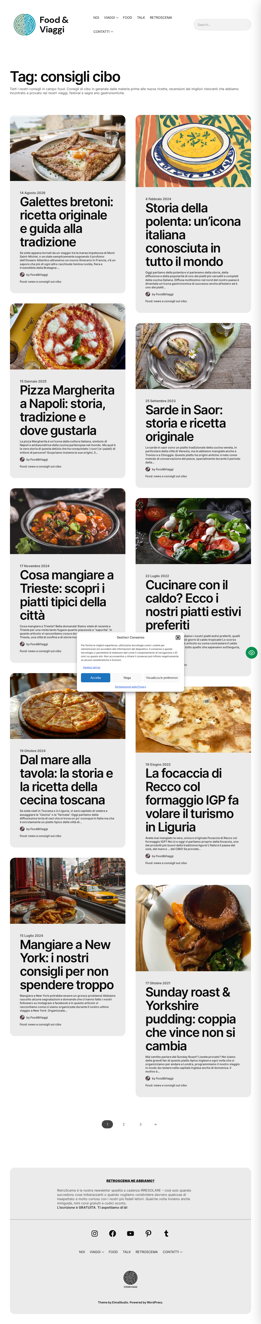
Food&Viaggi (39, 274)
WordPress (154, 1302)
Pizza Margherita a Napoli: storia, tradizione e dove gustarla (67, 410)
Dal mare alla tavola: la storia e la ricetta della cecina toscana (66, 780)
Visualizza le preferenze (162, 677)
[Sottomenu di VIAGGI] (116, 17)
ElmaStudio (120, 1302)
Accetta (96, 677)
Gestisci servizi (91, 667)
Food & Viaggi (54, 24)
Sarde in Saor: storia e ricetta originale (185, 423)
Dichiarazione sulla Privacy (130, 686)
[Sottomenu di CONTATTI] (111, 31)
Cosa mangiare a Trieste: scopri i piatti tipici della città (67, 595)
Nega (127, 677)
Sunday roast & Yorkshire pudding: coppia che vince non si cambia (190, 1018)
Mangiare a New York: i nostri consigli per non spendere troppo (67, 965)
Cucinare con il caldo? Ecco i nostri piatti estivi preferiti (193, 605)
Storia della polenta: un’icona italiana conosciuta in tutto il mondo (193, 234)
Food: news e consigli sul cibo (40, 281)
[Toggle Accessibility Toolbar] (251, 652)
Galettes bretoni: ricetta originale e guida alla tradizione (66, 222)
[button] (178, 637)
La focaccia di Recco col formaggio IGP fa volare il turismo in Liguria (192, 799)
